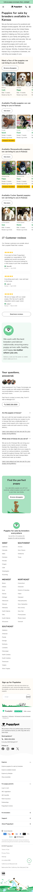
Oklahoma (21, 554)
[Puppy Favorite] (13, 74)
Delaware (21, 587)
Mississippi (5, 651)
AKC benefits (5, 795)
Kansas (4, 594)
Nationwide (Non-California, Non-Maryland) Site (15, 867)
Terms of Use (5, 849)
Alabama (4, 630)
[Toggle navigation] (3, 7)
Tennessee (5, 662)
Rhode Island (22, 618)
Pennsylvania (22, 615)
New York (21, 611)
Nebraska (5, 608)
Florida (4, 637)
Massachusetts (22, 601)
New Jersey (21, 608)
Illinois (4, 583)
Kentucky (4, 644)
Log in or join (5, 788)
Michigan (4, 597)
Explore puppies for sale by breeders (12, 766)
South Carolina (6, 658)
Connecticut (21, 583)
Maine (19, 594)
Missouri (4, 604)
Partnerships (5, 802)
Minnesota (5, 601)
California (4, 547)
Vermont (20, 622)
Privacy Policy (6, 853)
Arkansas (5, 634)
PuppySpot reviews (7, 806)
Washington (5, 571)
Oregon (4, 564)
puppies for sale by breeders (16, 538)
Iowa (3, 590)
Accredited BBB (6, 860)
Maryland (20, 597)
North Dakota (6, 611)
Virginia (4, 665)
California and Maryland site (9, 864)
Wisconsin (5, 622)
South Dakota (6, 618)
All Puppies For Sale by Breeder (22, 716)
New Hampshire (22, 604)
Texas (19, 557)
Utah (3, 568)
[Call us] (26, 7)
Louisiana (4, 648)
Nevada (4, 561)
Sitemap (4, 856)
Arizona (20, 547)
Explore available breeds (9, 770)
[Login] (29, 7)
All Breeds (11, 716)
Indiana (4, 587)
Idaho (3, 554)
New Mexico (21, 550)
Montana (4, 557)
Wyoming (5, 575)
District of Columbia (23, 590)
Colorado (4, 550)
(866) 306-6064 (9, 739)
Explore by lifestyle (7, 773)
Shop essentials (6, 777)
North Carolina (6, 655)
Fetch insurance (6, 798)
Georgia (4, 641)
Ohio (3, 615)
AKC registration (6, 791)
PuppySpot (5, 716)
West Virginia (6, 668)
